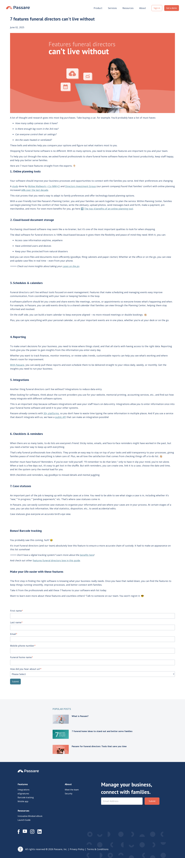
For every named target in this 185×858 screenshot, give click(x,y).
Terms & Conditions (97, 849)
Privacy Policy (77, 849)
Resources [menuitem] (128, 8)
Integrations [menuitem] (23, 789)
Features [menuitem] (23, 784)
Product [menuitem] (98, 8)
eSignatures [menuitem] (23, 793)
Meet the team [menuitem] (72, 789)
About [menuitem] (142, 8)
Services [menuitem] (112, 8)
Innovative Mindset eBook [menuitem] (30, 816)
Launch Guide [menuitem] (24, 820)
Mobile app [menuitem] (23, 801)
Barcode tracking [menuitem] (26, 797)
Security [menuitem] (68, 793)
